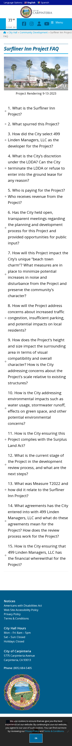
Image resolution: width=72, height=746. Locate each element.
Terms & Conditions (16, 618)
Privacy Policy (12, 614)
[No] (67, 731)
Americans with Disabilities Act (23, 605)
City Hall (13, 32)
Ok (36, 738)
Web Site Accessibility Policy (21, 610)
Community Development (34, 32)
